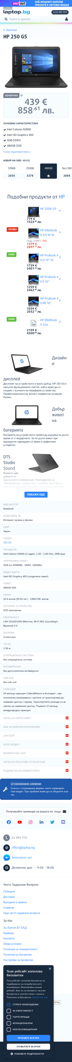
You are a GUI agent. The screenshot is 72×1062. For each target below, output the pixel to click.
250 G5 (7, 542)
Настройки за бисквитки (18, 960)
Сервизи (8, 907)
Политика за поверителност (20, 949)
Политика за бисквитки (17, 954)
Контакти (8, 938)
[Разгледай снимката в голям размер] (36, 67)
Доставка (9, 896)
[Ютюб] (20, 822)
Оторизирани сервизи (26, 783)
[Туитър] (52, 822)
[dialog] (28, 1012)
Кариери (8, 933)
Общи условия (12, 943)
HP (62, 197)
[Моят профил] (66, 19)
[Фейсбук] (9, 822)
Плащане (9, 891)
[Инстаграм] (30, 822)
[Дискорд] (63, 822)
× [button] (50, 969)
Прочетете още (40, 997)
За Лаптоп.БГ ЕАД (15, 927)
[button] (28, 1053)
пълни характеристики (15, 151)
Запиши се (64, 811)
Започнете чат (22, 857)
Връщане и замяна (15, 902)
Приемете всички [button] (28, 1038)
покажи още (36, 495)
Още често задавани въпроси (21, 913)
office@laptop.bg (23, 847)
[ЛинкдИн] (41, 822)
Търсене (7, 18)
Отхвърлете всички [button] (29, 1046)
